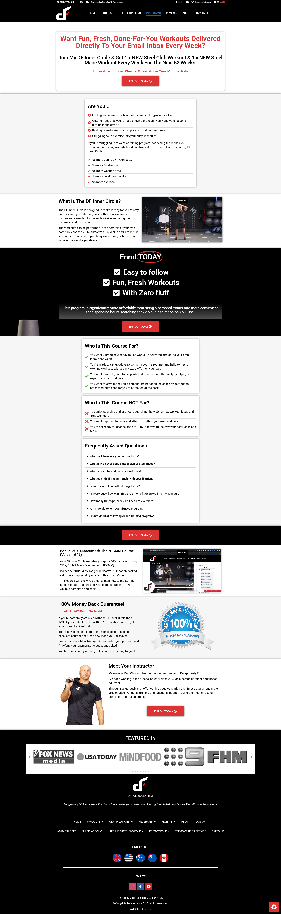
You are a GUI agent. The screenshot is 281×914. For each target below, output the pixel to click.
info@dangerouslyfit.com (200, 2)
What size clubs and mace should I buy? (116, 471)
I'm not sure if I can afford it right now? (115, 486)
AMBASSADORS (66, 831)
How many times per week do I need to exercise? (122, 501)
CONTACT (202, 821)
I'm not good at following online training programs (122, 516)
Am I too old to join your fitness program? (116, 508)
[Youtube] (148, 886)
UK (81, 2)
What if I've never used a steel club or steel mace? (122, 463)
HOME (77, 821)
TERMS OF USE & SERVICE (190, 831)
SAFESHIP (218, 831)
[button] (140, 456)
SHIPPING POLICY (93, 831)
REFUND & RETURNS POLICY (126, 831)
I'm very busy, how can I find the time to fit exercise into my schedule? (135, 493)
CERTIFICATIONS (119, 821)
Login (180, 2)
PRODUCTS (93, 821)
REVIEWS (166, 821)
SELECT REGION (67, 2)
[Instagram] (132, 886)
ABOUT (185, 821)
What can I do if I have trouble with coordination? (121, 478)
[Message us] (274, 907)
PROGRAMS (145, 821)
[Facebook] (140, 886)
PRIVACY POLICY (159, 831)
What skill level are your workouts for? (115, 456)
